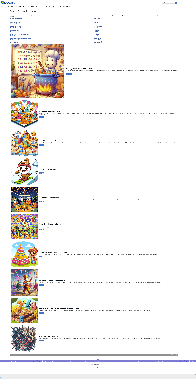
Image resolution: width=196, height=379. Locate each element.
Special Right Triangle (98, 39)
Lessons (2, 6)
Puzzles (54, 6)
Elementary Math (13, 31)
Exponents (12, 33)
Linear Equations (97, 18)
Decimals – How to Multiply (15, 29)
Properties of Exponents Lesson (50, 224)
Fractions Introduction (15, 35)
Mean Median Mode (98, 22)
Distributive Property (14, 30)
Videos (42, 6)
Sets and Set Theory (98, 38)
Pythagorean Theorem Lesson (49, 197)
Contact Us (96, 364)
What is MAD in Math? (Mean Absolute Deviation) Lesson (59, 309)
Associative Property (14, 19)
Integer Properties (14, 42)
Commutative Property (15, 22)
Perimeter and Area (98, 25)
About (92, 364)
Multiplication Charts (66, 6)
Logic (95, 19)
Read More (69, 74)
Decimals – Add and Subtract (16, 26)
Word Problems (31, 6)
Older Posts (173, 354)
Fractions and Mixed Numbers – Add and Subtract (20, 37)
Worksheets (7, 6)
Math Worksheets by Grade (21, 6)
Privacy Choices (98, 367)
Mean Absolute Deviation (99, 21)
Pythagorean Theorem (98, 34)
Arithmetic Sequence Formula (16, 18)
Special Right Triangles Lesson (49, 141)
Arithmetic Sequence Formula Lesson (52, 281)
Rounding (96, 37)
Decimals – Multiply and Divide (16, 27)
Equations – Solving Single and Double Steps (19, 34)
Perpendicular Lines (98, 26)
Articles (50, 6)
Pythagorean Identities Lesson (50, 111)
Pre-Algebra (96, 30)
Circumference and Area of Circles (17, 21)
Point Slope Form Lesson (47, 169)
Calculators (37, 6)
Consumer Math (13, 23)
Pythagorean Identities (98, 33)
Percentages (96, 23)
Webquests (59, 6)
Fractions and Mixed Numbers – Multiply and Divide (20, 38)
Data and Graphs (13, 25)
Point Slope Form (97, 29)
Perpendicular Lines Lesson (48, 336)
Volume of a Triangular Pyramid (100, 41)
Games (46, 6)
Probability (96, 31)
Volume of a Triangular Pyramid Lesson (53, 252)
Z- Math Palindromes (98, 42)
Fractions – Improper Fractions (16, 41)
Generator (13, 6)
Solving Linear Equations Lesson (79, 68)
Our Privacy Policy (101, 364)
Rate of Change (97, 35)
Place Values (96, 27)
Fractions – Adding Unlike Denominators (18, 39)
